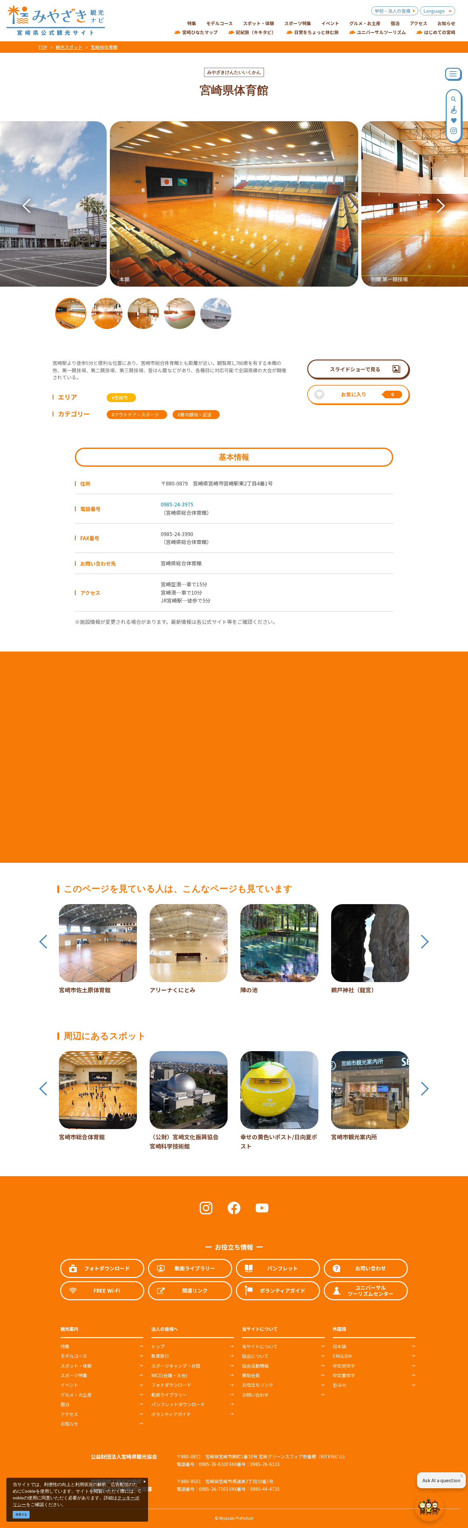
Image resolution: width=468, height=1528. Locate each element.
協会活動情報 (255, 1366)
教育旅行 (160, 1356)
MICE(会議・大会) (169, 1375)
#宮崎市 (120, 397)
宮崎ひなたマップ (200, 32)
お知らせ (69, 1423)
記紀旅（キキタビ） (256, 32)
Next (435, 196)
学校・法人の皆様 (392, 11)
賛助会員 (251, 1375)
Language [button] (434, 11)
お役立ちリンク (257, 1385)
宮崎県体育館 (104, 47)
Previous (20, 196)
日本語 (339, 1346)
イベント (69, 1385)
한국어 (339, 1385)
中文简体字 (344, 1366)
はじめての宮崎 (439, 32)
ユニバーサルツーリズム (381, 32)
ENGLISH (342, 1356)
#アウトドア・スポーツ (135, 414)
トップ (158, 1346)
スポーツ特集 (73, 1375)
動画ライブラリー (169, 1395)
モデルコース (73, 1356)
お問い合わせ (255, 1395)
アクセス (69, 1414)
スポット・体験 (76, 1366)
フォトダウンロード (171, 1385)
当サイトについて (260, 1346)
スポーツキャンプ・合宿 (175, 1366)
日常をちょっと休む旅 (316, 32)
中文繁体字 (344, 1375)
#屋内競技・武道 (194, 414)
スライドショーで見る (355, 369)
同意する (21, 1514)
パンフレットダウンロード (178, 1404)
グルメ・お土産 (76, 1395)
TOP (42, 47)
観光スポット (69, 47)
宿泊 (64, 1404)
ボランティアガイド (171, 1414)
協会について (255, 1356)
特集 (64, 1346)
